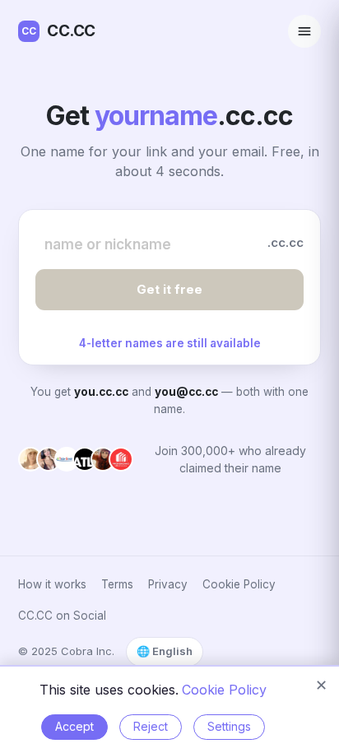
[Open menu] (304, 31)
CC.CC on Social (62, 615)
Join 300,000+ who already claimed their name (230, 459)
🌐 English (165, 651)
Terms (117, 584)
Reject (150, 726)
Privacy (168, 584)
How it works (52, 584)
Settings (229, 726)
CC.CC (58, 30)
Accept (74, 726)
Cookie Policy (239, 584)
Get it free (169, 289)
